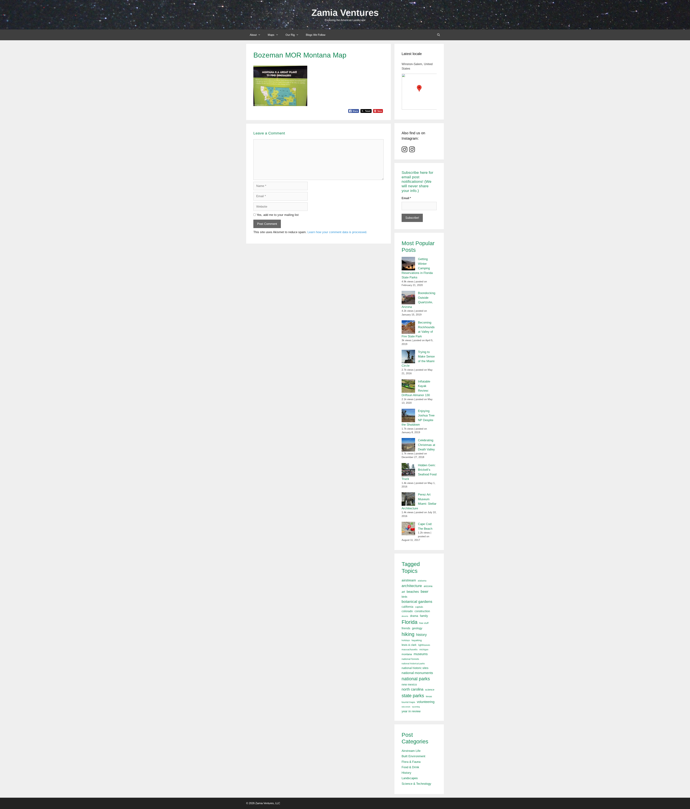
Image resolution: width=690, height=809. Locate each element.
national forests (410, 659)
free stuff (424, 623)
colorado (407, 611)
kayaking (417, 640)
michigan (423, 649)
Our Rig (290, 34)
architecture (412, 586)
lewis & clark (409, 644)
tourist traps (408, 702)
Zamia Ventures (345, 13)
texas (429, 696)
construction (422, 611)
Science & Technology (416, 783)
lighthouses (424, 645)
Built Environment (413, 756)
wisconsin (406, 707)
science (429, 689)
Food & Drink (410, 767)
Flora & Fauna (411, 762)
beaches (413, 591)
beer (424, 591)
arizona (428, 586)
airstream (409, 580)
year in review (411, 711)
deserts (405, 616)
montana (407, 654)
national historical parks (413, 663)
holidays (406, 640)
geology (417, 628)
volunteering (425, 702)
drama (414, 615)
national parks (416, 678)
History (406, 772)
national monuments (417, 673)
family (424, 616)
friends (406, 628)
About (253, 34)
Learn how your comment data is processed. (337, 232)
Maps (271, 34)
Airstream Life (411, 751)
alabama (422, 580)
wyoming (416, 707)
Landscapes (410, 778)
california (407, 606)
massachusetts (410, 649)
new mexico (409, 684)
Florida (409, 622)
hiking (408, 634)
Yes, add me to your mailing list (277, 215)
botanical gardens (417, 601)
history (421, 635)
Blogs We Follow (315, 34)
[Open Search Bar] (438, 34)
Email (406, 198)
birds (404, 596)
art (403, 591)
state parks (413, 695)
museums (421, 654)
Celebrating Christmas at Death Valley (426, 445)
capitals (419, 607)
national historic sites (415, 668)
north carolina (412, 689)
